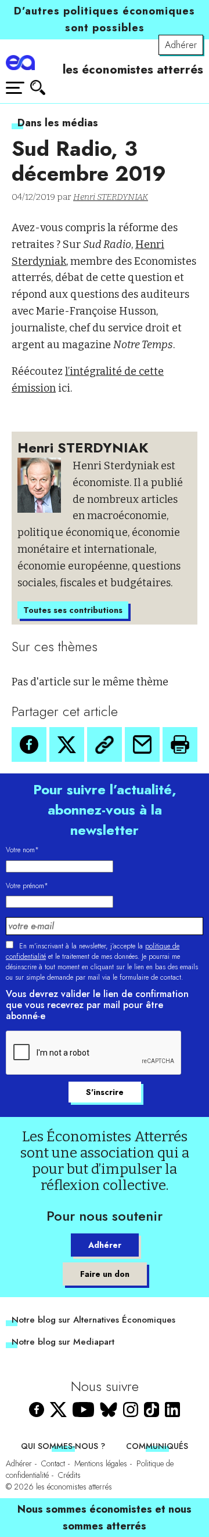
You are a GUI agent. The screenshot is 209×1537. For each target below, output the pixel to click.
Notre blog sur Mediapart (63, 1341)
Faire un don (104, 1274)
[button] (29, 744)
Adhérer (181, 45)
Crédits (69, 1475)
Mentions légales (100, 1463)
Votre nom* (22, 850)
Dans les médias (57, 122)
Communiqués (157, 1446)
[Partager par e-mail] (142, 744)
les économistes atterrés (133, 69)
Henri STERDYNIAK (110, 197)
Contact (53, 1463)
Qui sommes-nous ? (63, 1446)
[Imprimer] (180, 744)
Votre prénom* (27, 886)
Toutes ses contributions (72, 610)
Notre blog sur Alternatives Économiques (93, 1319)
